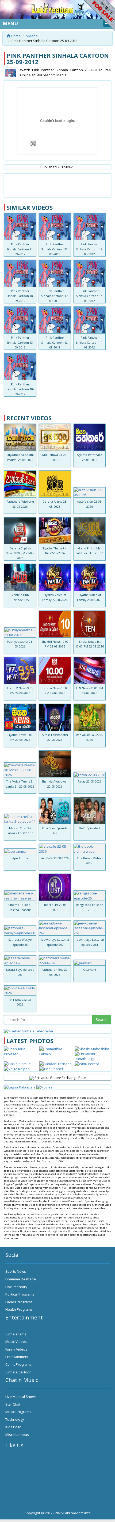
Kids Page (13, 1426)
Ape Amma (20, 858)
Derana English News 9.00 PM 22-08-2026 (20, 553)
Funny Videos (16, 1349)
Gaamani (89, 970)
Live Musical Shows (21, 1396)
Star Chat (12, 1404)
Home (15, 35)
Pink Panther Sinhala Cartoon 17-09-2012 (55, 296)
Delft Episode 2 (89, 828)
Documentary (16, 1286)
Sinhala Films (15, 1334)
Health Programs (19, 1309)
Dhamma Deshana (20, 1279)
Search (102, 1019)
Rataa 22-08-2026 (89, 781)
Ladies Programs (19, 1302)
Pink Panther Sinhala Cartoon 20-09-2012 (55, 249)
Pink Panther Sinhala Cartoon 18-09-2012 (20, 296)
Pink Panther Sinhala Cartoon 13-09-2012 (20, 342)
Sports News (15, 1271)
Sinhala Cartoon (18, 1372)
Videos (31, 35)
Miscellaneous (17, 1434)
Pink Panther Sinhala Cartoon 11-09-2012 (89, 342)
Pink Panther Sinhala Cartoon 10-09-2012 (20, 389)
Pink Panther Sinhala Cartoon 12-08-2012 (55, 342)
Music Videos (16, 1341)
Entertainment (16, 1356)
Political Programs (19, 1294)
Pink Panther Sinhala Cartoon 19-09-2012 (89, 249)
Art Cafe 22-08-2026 (54, 858)
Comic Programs (18, 1364)
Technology (14, 1419)
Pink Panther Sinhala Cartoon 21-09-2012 (20, 249)
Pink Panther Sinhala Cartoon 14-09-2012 (89, 296)
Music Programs (18, 1411)
